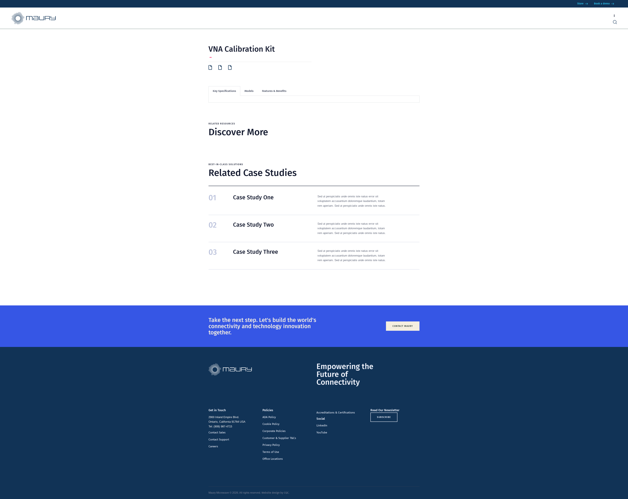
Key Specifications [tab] (224, 91)
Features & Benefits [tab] (274, 91)
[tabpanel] (314, 99)
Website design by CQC (275, 492)
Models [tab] (248, 91)
